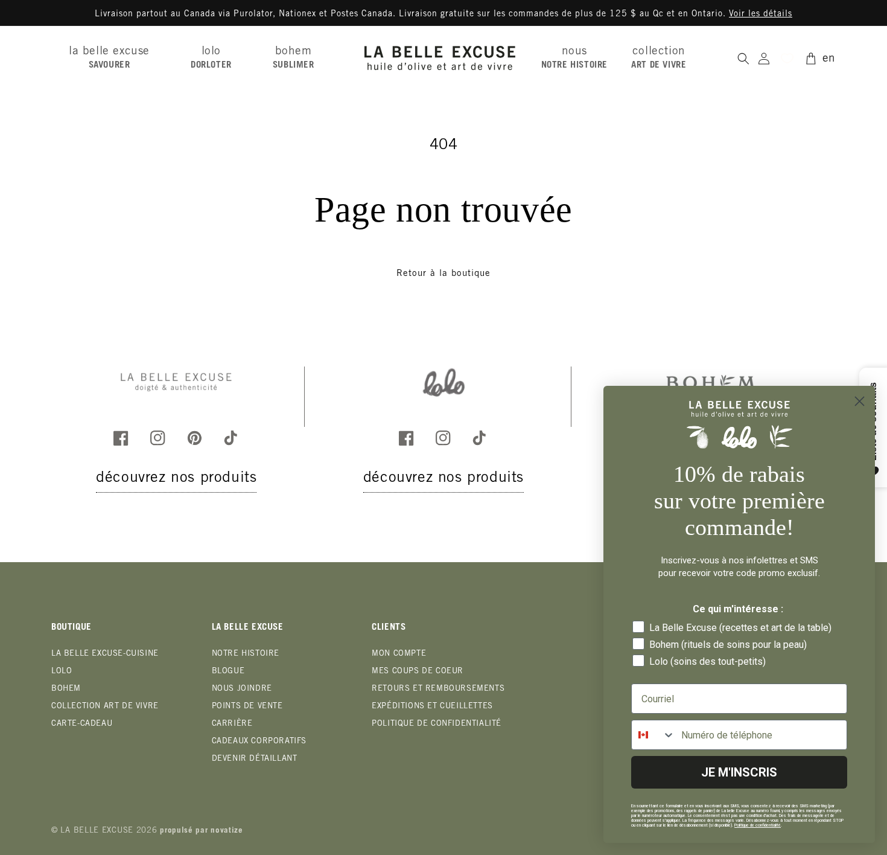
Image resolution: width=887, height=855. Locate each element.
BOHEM (66, 689)
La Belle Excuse (96, 831)
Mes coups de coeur (417, 672)
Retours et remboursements (438, 689)
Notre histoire (245, 654)
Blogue (228, 672)
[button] (114, 57)
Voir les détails (760, 14)
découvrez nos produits (176, 479)
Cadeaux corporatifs (259, 742)
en (829, 59)
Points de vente (247, 707)
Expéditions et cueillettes (432, 707)
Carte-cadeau (81, 724)
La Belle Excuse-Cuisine (105, 654)
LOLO (61, 672)
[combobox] (653, 734)
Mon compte (399, 654)
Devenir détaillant (254, 759)
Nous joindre (242, 689)
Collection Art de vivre (105, 707)
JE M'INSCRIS (739, 772)
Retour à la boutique (443, 273)
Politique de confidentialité (436, 724)
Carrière (232, 724)
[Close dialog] (859, 401)
